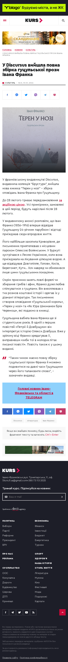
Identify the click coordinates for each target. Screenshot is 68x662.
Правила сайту (10, 658)
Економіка (42, 521)
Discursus (18, 421)
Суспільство (11, 568)
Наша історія (43, 563)
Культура (10, 83)
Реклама (7, 558)
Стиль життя (43, 568)
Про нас (7, 554)
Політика (8, 521)
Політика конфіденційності (33, 658)
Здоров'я (41, 558)
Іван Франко (48, 421)
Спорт (39, 554)
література (32, 421)
